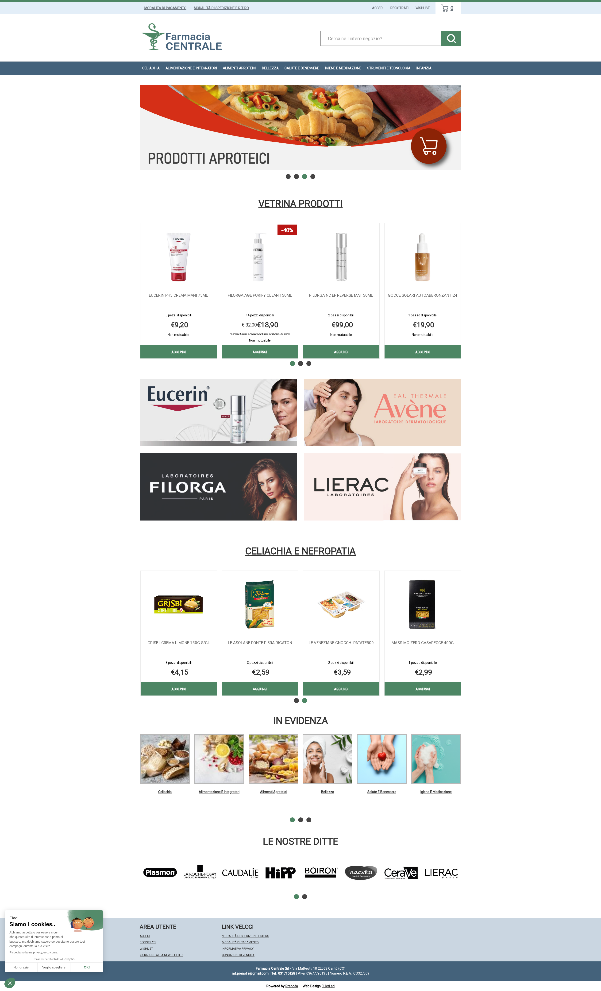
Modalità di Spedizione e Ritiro (221, 8)
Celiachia (165, 792)
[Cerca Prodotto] (451, 38)
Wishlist (423, 8)
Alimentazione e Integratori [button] (191, 68)
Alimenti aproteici (239, 68)
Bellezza (327, 792)
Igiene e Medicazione (436, 792)
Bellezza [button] (270, 68)
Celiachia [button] (151, 68)
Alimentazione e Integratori (219, 792)
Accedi (377, 8)
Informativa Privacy (238, 948)
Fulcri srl (328, 986)
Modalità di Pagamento (165, 8)
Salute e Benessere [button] (302, 68)
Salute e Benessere (381, 792)
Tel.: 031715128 (283, 973)
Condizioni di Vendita (238, 955)
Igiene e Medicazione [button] (343, 68)
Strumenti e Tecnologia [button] (388, 68)
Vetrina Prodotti (300, 204)
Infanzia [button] (423, 68)
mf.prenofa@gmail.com (250, 973)
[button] (288, 176)
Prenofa (291, 986)
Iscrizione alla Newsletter (161, 955)
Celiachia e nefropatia (300, 551)
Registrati (399, 8)
